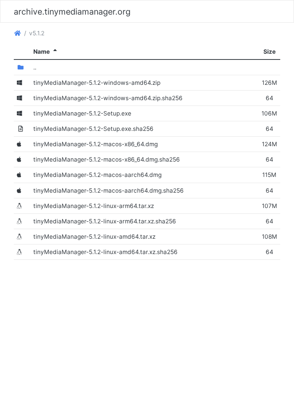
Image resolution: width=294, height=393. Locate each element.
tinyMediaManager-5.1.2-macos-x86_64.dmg (95, 144)
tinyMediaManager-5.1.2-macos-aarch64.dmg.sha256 (108, 190)
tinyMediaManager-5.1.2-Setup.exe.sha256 (93, 128)
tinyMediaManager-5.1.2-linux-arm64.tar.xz (93, 206)
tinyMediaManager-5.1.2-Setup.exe (82, 113)
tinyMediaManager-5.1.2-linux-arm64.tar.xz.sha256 (104, 221)
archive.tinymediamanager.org (72, 12)
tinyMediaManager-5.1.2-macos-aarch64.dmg (97, 174)
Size (269, 51)
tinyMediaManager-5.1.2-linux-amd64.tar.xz (94, 236)
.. (34, 67)
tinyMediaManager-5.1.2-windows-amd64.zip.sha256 (108, 98)
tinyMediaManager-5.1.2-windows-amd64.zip (96, 82)
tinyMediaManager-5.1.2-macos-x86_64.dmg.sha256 (106, 159)
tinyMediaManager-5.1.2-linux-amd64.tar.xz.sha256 (105, 252)
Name (46, 51)
